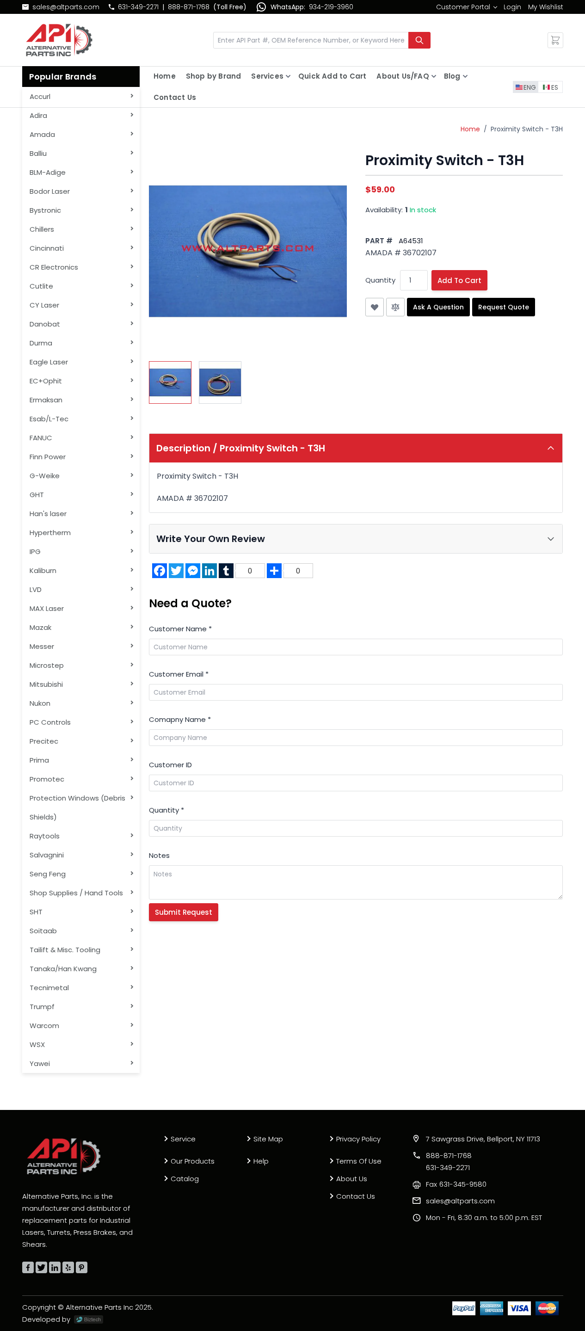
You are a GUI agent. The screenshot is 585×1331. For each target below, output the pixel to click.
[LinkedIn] (55, 1267)
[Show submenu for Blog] (465, 76)
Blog (452, 76)
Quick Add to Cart (332, 76)
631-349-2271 (138, 7)
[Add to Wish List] (374, 307)
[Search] (419, 40)
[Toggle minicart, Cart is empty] (555, 40)
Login (512, 7)
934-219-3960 (331, 7)
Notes (159, 855)
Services (267, 76)
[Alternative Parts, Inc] (63, 1156)
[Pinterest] (81, 1267)
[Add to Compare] (395, 307)
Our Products (193, 1161)
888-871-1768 (188, 7)
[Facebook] (28, 1267)
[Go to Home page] (59, 40)
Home (165, 76)
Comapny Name (180, 719)
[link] (466, 7)
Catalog (185, 1178)
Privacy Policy (358, 1139)
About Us (351, 1178)
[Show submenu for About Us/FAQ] (433, 76)
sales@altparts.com (65, 7)
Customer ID (170, 765)
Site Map (268, 1139)
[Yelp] (68, 1267)
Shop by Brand (213, 76)
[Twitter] (41, 1267)
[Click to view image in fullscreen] (248, 251)
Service (183, 1139)
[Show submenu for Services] (288, 76)
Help (261, 1161)
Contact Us (175, 97)
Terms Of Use (359, 1161)
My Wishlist (545, 7)
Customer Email (179, 674)
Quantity (380, 280)
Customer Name (180, 629)
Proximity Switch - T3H (527, 129)
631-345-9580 (456, 1184)
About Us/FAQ (402, 76)
